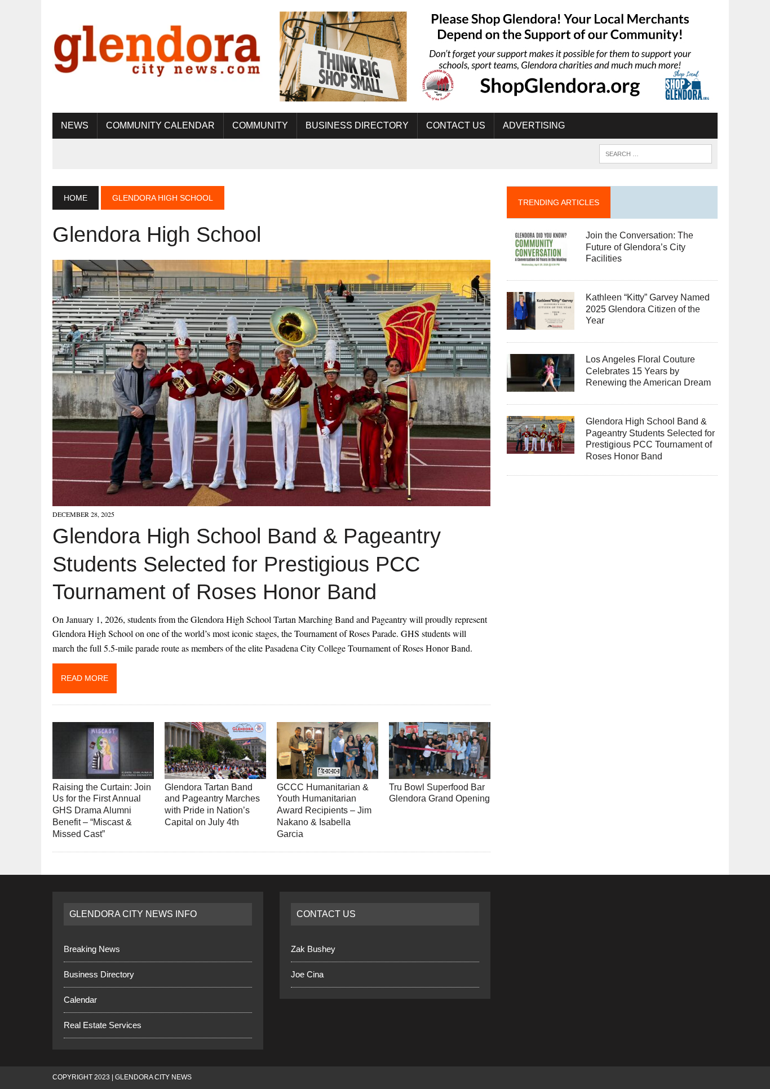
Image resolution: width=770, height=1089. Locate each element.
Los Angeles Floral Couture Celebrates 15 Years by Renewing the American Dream (648, 371)
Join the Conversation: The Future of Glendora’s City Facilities (639, 247)
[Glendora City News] (157, 46)
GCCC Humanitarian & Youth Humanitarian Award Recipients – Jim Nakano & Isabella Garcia (324, 810)
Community (260, 125)
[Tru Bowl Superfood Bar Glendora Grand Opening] (439, 771)
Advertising (534, 125)
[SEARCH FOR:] (655, 153)
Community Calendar (160, 125)
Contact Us (455, 125)
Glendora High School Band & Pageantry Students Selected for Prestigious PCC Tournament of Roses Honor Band (246, 564)
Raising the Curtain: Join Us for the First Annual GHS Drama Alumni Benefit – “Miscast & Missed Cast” (101, 810)
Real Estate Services (102, 1025)
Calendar (80, 999)
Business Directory (357, 125)
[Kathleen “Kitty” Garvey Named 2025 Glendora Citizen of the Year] (540, 322)
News (74, 125)
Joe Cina (307, 974)
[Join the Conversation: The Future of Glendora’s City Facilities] (540, 260)
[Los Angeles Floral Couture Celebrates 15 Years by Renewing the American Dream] (540, 384)
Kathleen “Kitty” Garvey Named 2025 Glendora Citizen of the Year (648, 309)
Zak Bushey (313, 949)
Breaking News (92, 949)
